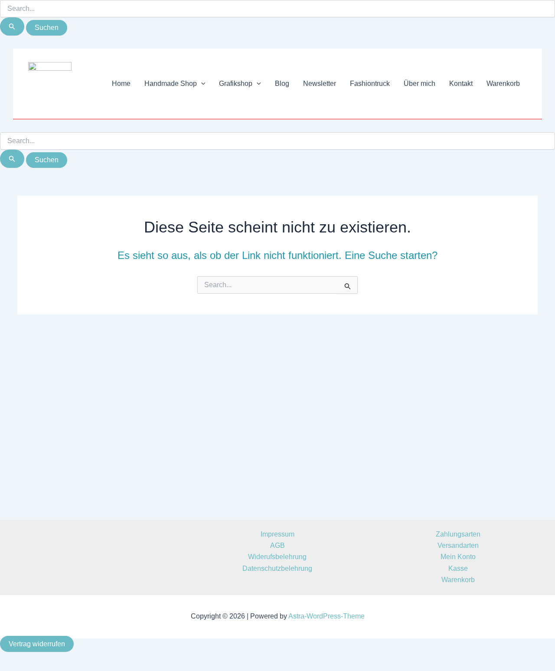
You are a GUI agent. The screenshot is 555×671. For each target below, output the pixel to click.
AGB (277, 545)
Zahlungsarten (458, 534)
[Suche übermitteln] (12, 26)
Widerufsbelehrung (277, 556)
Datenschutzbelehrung (277, 568)
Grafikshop (235, 83)
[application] (201, 84)
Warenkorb (503, 83)
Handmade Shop (170, 83)
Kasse (458, 568)
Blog (282, 83)
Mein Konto (458, 556)
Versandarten (458, 545)
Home (121, 83)
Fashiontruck (370, 83)
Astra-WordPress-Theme (326, 616)
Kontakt (461, 83)
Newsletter (319, 83)
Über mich (419, 83)
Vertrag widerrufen (37, 644)
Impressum (277, 534)
